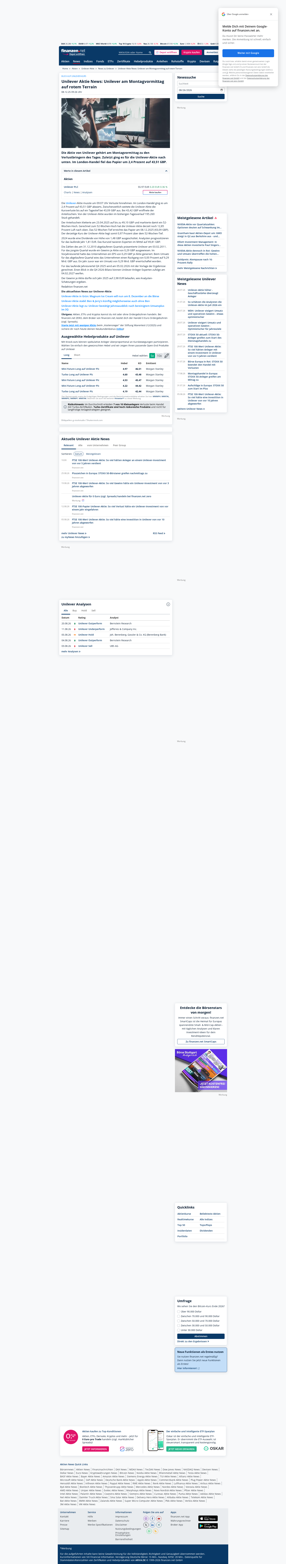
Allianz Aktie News (189, 1476)
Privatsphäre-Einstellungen (123, 1534)
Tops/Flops (206, 1225)
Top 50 (181, 1225)
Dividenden (206, 1230)
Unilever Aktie (87, 68)
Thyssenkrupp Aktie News (119, 1486)
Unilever (71, 203)
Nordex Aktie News (172, 1486)
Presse (63, 1525)
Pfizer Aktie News (193, 1490)
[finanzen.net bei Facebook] (152, 1518)
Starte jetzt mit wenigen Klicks (78, 325)
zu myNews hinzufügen (74, 537)
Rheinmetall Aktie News (172, 1473)
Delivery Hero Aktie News (151, 1497)
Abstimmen (200, 1336)
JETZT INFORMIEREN (95, 1449)
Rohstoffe (177, 61)
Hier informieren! (187, 1368)
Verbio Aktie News (195, 1500)
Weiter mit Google (248, 53)
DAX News (121, 1469)
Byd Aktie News (68, 1486)
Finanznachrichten (102, 1469)
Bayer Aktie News (90, 1476)
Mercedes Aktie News (148, 1486)
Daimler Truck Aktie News (93, 1497)
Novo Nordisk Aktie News (168, 1490)
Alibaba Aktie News (177, 1497)
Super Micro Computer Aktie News (144, 1500)
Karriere (64, 1521)
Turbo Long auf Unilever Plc (77, 374)
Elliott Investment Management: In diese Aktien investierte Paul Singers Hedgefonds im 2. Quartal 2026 (198, 243)
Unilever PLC (71, 186)
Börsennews (67, 1469)
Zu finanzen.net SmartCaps (201, 1041)
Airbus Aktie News (210, 1483)
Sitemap (64, 1529)
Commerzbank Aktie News (173, 1479)
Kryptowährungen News (103, 1473)
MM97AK (82, 398)
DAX (63, 44)
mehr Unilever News (73, 533)
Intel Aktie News (69, 1493)
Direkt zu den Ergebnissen (192, 1341)
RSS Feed (158, 533)
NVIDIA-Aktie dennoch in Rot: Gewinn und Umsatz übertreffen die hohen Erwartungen (198, 252)
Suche (201, 96)
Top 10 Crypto (125, 44)
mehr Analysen (70, 651)
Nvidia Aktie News (147, 1473)
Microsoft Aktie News (71, 1479)
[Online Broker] (73, 54)
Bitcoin (163, 44)
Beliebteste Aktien (210, 1213)
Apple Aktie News (147, 1479)
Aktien (65, 61)
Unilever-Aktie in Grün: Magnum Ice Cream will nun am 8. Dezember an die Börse (110, 296)
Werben (92, 1521)
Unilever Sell (85, 646)
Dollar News (66, 1473)
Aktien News (83, 1469)
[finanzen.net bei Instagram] (146, 1518)
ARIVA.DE (140, 1560)
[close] (271, 14)
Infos (120, 328)
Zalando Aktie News (111, 1500)
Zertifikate (123, 61)
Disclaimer (121, 1525)
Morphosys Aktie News (138, 1490)
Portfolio (182, 1236)
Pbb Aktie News (174, 1500)
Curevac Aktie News (165, 1493)
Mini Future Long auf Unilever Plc (80, 368)
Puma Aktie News (188, 1493)
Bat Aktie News (68, 1500)
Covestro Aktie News (115, 1493)
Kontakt (64, 1516)
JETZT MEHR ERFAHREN (181, 1449)
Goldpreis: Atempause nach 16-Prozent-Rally (195, 261)
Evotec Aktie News (114, 1490)
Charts (67, 192)
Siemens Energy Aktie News (142, 1476)
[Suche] (150, 52)
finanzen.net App (180, 1516)
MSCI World (101, 44)
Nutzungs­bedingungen (128, 1529)
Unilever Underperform (91, 629)
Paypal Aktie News (120, 1483)
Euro (182, 44)
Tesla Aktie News (197, 1473)
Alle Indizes (206, 1219)
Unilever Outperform (90, 623)
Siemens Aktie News (140, 1493)
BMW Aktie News (88, 1500)
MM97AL (165, 396)
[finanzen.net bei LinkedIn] (152, 1525)
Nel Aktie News (68, 1497)
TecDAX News (152, 1469)
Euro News (82, 1473)
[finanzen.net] (73, 50)
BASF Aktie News (69, 1476)
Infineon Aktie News (96, 1483)
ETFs (111, 61)
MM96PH (157, 396)
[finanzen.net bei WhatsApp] (149, 1531)
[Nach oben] (220, 1560)
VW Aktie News (87, 1504)
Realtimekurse (185, 1219)
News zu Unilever (106, 68)
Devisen (205, 61)
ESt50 (81, 44)
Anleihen (162, 61)
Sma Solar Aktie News (122, 1497)
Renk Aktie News (162, 1483)
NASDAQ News (191, 1469)
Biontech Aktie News (91, 1486)
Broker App (177, 1525)
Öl (198, 44)
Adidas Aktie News (210, 1493)
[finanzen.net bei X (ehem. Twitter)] (146, 1525)
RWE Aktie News (141, 1483)
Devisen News (210, 1469)
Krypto (191, 61)
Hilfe (90, 1516)
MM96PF (74, 398)
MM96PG (65, 398)
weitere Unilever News (190, 408)
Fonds (100, 61)
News (76, 61)
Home (65, 68)
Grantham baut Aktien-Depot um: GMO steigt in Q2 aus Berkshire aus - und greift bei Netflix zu (199, 235)
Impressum (121, 1516)
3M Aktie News (68, 1504)
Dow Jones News (172, 1469)
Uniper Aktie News (91, 1490)
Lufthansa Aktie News (186, 1483)
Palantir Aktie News (91, 1493)
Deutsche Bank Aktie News (120, 1479)
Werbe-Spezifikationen (100, 1525)
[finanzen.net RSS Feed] (155, 1531)
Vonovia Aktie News (196, 1486)
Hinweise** (119, 398)
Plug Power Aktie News (203, 1479)
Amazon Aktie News (113, 1476)
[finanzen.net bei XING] (159, 1525)
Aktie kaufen (155, 192)
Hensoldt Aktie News (71, 1483)
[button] (166, 52)
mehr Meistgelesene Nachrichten (196, 268)
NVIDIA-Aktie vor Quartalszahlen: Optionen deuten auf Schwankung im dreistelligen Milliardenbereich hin (198, 226)
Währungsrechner (181, 1521)
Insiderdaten (184, 1230)
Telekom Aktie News (202, 1497)
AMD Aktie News (69, 1490)
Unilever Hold (86, 634)
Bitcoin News (127, 1473)
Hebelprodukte (143, 61)
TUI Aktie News (168, 1476)
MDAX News (136, 1469)
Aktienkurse (184, 1213)
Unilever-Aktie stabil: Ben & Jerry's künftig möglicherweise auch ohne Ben (105, 301)
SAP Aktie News (94, 1479)
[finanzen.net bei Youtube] (159, 1518)
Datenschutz (122, 1521)
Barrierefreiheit (124, 1539)
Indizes (88, 61)
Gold (213, 44)
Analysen (87, 192)
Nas (145, 44)
